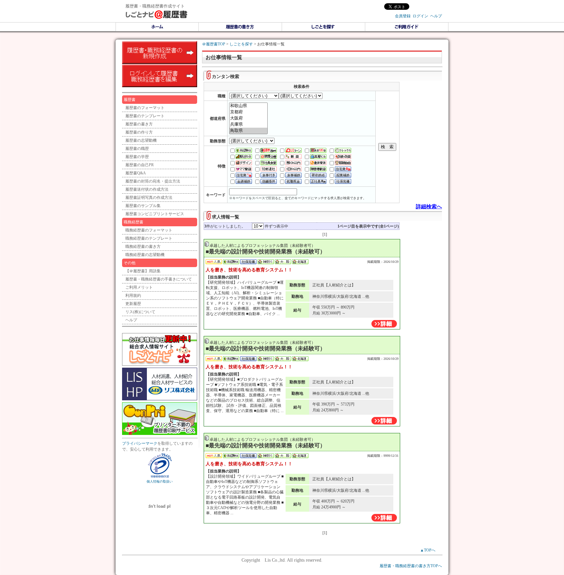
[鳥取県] (248, 131)
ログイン (420, 16)
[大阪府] (248, 118)
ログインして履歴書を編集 (159, 75)
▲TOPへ (427, 550)
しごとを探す (241, 44)
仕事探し (323, 26)
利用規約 (133, 295)
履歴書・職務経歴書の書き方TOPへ (411, 566)
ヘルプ (436, 16)
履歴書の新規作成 (159, 52)
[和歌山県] (248, 106)
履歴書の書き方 (240, 26)
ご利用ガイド (406, 26)
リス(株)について (140, 312)
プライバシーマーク (139, 443)
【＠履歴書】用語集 (143, 271)
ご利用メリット (139, 287)
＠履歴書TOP (213, 44)
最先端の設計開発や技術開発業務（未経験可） (267, 251)
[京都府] (248, 112)
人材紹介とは (340, 285)
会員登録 (403, 16)
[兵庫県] (248, 124)
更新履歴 (133, 303)
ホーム (157, 26)
